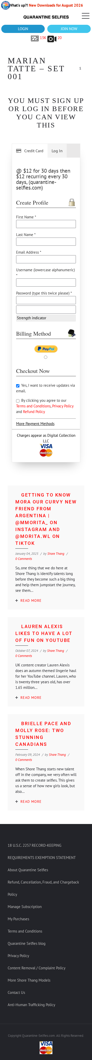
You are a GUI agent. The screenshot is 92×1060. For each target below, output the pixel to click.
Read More (31, 600)
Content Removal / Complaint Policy (36, 967)
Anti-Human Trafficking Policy (31, 1004)
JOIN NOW (69, 28)
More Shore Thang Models (29, 980)
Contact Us (16, 992)
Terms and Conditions (33, 406)
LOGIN (23, 28)
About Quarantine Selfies (28, 869)
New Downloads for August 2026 (56, 5)
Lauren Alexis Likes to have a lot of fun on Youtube (44, 633)
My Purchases (18, 918)
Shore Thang (55, 553)
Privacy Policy (62, 406)
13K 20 (50, 37)
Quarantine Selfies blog (26, 943)
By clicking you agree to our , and (44, 406)
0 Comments (23, 559)
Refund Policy (34, 411)
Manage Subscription (25, 906)
